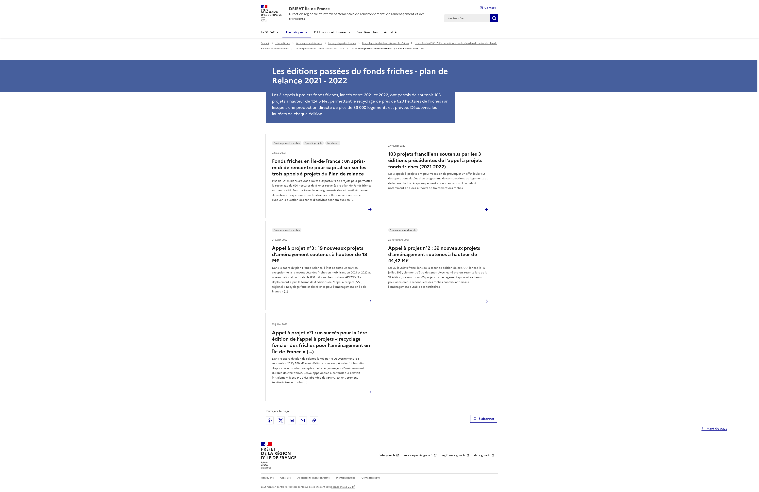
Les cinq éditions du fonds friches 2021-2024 (320, 48)
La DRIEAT (268, 32)
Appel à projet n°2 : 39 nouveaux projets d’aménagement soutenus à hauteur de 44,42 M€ (434, 254)
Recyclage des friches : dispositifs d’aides (385, 43)
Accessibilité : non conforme (313, 478)
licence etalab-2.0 (341, 487)
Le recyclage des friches (342, 43)
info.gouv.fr (387, 455)
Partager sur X (281, 420)
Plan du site (267, 478)
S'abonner (486, 418)
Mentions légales (345, 478)
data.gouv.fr (482, 455)
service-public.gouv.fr (418, 455)
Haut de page (716, 428)
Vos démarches (367, 32)
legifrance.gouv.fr (453, 455)
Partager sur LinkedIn (292, 420)
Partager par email (303, 420)
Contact (490, 8)
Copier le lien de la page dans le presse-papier (314, 420)
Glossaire (285, 478)
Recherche (494, 18)
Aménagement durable (309, 43)
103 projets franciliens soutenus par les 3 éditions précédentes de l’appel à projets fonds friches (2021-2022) (435, 160)
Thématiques (294, 32)
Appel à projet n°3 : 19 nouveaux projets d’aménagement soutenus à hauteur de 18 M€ (319, 254)
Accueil (265, 43)
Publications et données (330, 32)
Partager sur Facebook (270, 420)
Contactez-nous (371, 478)
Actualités (390, 32)
